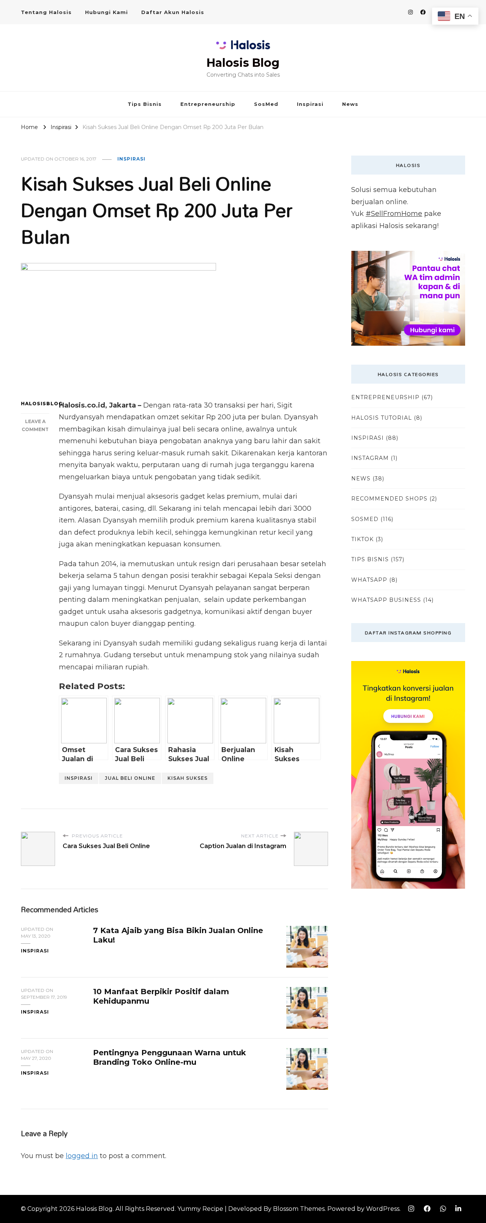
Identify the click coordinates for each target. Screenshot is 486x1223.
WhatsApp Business (386, 600)
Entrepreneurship (207, 104)
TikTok (362, 539)
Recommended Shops (389, 498)
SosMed (266, 104)
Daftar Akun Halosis (172, 12)
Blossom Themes (299, 1208)
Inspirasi (310, 104)
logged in (82, 1156)
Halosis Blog (243, 63)
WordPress (382, 1208)
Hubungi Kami (106, 12)
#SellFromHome (394, 213)
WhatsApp (369, 579)
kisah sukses (187, 778)
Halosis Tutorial (381, 417)
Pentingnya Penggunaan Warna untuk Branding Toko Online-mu (169, 1057)
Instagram (370, 458)
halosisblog (35, 403)
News (350, 104)
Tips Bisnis (145, 104)
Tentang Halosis (46, 12)
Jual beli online (130, 778)
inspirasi (79, 778)
